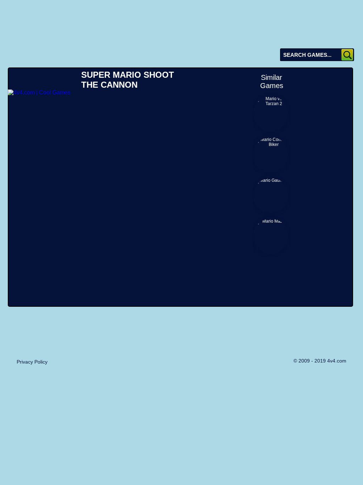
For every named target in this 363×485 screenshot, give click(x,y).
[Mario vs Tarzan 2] (270, 113)
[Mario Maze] (270, 236)
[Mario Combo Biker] (270, 154)
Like (87, 56)
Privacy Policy (32, 362)
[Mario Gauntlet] (270, 195)
